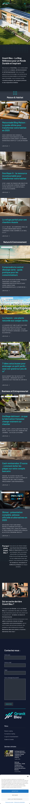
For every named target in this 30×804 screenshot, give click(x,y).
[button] (28, 776)
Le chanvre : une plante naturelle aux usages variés (15, 319)
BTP (2, 396)
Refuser (15, 795)
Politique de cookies (9, 802)
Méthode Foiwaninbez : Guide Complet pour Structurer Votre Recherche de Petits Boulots (20, 765)
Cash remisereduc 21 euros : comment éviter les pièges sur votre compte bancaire (14, 467)
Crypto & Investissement (11, 736)
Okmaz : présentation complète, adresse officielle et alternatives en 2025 (14, 516)
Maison (3, 102)
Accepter (15, 791)
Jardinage (4, 343)
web (2, 443)
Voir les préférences (15, 799)
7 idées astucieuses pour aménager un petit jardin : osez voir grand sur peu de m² (14, 367)
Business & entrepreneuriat (11, 396)
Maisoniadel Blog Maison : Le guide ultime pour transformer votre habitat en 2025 (14, 126)
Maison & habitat (10, 102)
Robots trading (8, 731)
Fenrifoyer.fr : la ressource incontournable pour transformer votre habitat (14, 176)
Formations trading (9, 734)
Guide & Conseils (9, 739)
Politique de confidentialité (19, 802)
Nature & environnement (7, 298)
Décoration (4, 199)
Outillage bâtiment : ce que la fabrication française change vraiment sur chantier (14, 420)
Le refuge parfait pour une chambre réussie (14, 220)
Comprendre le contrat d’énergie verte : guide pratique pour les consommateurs (12, 271)
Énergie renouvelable (7, 247)
